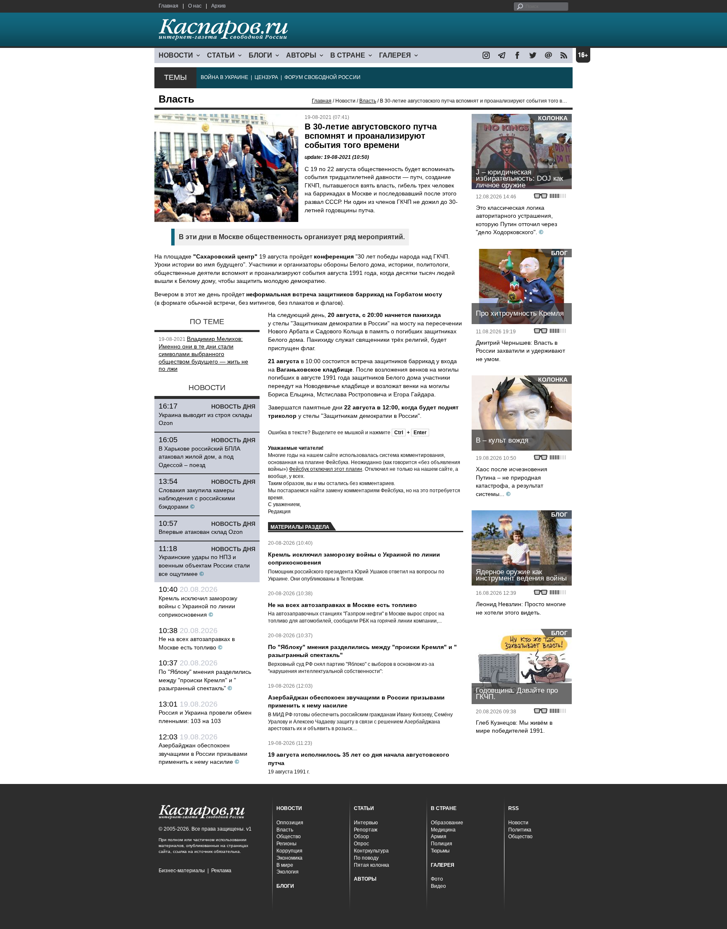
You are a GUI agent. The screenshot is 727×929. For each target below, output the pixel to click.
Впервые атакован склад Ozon (201, 531)
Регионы (286, 844)
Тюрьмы (440, 851)
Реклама (221, 871)
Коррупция (289, 851)
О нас (195, 6)
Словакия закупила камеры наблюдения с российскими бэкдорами (197, 498)
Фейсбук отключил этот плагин (325, 469)
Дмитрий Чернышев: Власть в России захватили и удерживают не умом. (520, 350)
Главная (168, 6)
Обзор (361, 836)
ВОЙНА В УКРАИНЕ (224, 77)
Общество (288, 836)
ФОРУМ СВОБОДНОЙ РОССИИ (322, 77)
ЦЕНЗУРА (266, 77)
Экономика (289, 858)
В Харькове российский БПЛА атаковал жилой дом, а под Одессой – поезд (199, 456)
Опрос (361, 844)
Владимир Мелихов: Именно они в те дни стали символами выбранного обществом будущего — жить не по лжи (203, 353)
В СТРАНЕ (347, 55)
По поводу (366, 858)
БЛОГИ (260, 55)
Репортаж (365, 830)
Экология (287, 872)
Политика (519, 830)
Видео (438, 886)
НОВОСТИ (176, 55)
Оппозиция (289, 823)
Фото (437, 879)
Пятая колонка (371, 865)
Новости (518, 823)
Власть (367, 101)
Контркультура (371, 851)
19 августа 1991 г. (289, 772)
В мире (284, 865)
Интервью (366, 823)
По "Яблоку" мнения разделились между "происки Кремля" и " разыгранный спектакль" (205, 679)
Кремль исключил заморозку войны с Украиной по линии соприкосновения (198, 606)
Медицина (443, 830)
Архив (218, 6)
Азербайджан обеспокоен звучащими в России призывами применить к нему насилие (203, 753)
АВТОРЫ (301, 55)
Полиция (441, 844)
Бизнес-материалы (182, 871)
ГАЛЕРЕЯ (395, 55)
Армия (438, 836)
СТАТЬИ (221, 55)
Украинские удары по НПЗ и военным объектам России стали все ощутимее (204, 565)
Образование (447, 823)
